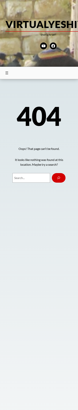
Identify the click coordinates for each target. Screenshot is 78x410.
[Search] (58, 178)
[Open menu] (7, 73)
